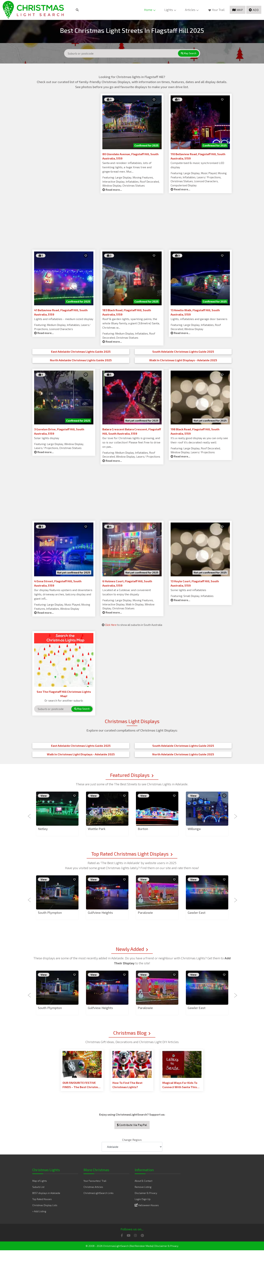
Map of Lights (39, 1180)
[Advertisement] (63, 119)
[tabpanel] (57, 814)
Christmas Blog (130, 1033)
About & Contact (143, 1180)
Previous (29, 814)
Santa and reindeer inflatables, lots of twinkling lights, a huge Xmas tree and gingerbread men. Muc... (127, 167)
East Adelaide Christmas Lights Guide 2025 (81, 351)
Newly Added (130, 949)
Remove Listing (143, 1187)
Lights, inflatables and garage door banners (199, 319)
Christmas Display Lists (44, 1205)
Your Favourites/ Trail (95, 1180)
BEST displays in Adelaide (46, 1193)
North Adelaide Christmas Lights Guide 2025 (81, 360)
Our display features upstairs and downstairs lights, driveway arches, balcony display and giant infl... (63, 594)
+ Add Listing (39, 1211)
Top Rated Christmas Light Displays (130, 854)
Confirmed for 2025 (146, 145)
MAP (240, 9)
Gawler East (196, 912)
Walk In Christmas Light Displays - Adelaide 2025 (183, 360)
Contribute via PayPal (133, 1124)
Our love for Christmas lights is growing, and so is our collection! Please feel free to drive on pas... (131, 442)
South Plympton (50, 912)
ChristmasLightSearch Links (99, 1193)
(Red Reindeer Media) (141, 1245)
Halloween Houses (148, 1205)
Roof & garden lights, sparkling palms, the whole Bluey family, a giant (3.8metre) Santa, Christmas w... (131, 323)
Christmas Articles (93, 1187)
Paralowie (145, 912)
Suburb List (38, 1187)
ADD (256, 9)
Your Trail (218, 9)
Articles (190, 9)
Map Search (189, 53)
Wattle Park (96, 829)
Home (148, 9)
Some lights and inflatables (188, 590)
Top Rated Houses (42, 1199)
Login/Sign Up (142, 1199)
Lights (168, 9)
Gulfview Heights (100, 912)
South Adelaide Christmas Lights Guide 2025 (183, 351)
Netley (43, 829)
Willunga (194, 829)
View (44, 795)
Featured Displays (130, 775)
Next (234, 814)
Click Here (111, 624)
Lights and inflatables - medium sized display (63, 319)
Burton (143, 829)
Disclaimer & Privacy (146, 1193)
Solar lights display (46, 438)
